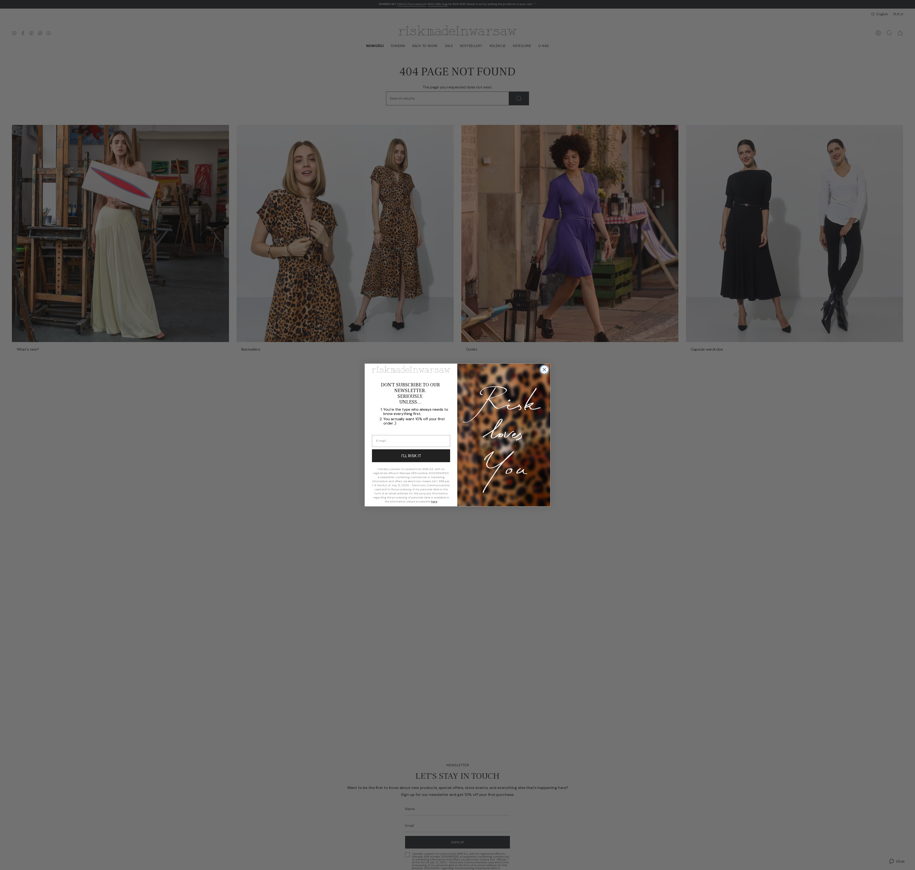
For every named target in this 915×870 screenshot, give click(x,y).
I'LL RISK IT (411, 455)
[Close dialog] (544, 369)
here (434, 501)
